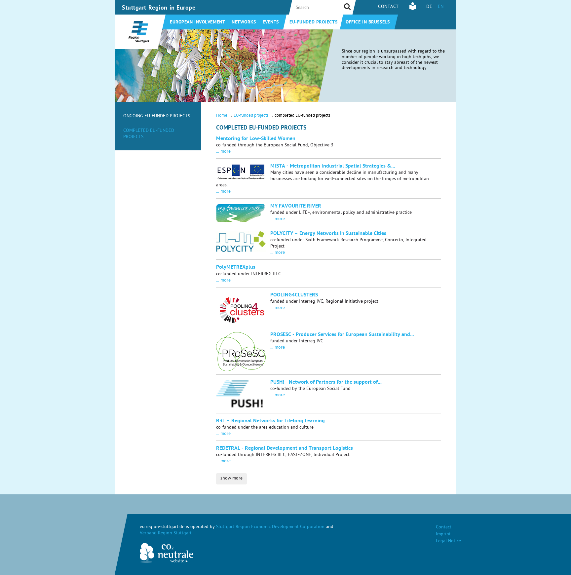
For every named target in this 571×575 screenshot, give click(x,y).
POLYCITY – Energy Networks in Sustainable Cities (328, 234)
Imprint (443, 534)
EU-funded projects (313, 22)
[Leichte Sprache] (412, 9)
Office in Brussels (368, 22)
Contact (388, 7)
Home (221, 115)
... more (223, 152)
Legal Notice (448, 541)
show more (231, 478)
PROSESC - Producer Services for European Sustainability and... (342, 335)
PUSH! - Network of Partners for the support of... (326, 383)
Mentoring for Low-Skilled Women (255, 139)
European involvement (197, 22)
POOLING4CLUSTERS (294, 295)
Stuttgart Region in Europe (159, 8)
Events (271, 22)
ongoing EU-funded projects (156, 116)
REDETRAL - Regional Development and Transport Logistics (284, 449)
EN (441, 7)
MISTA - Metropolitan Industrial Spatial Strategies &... (332, 167)
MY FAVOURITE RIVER (295, 207)
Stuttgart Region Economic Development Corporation (270, 527)
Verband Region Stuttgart (166, 533)
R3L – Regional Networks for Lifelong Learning (270, 421)
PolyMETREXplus (235, 268)
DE (429, 7)
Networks (244, 22)
